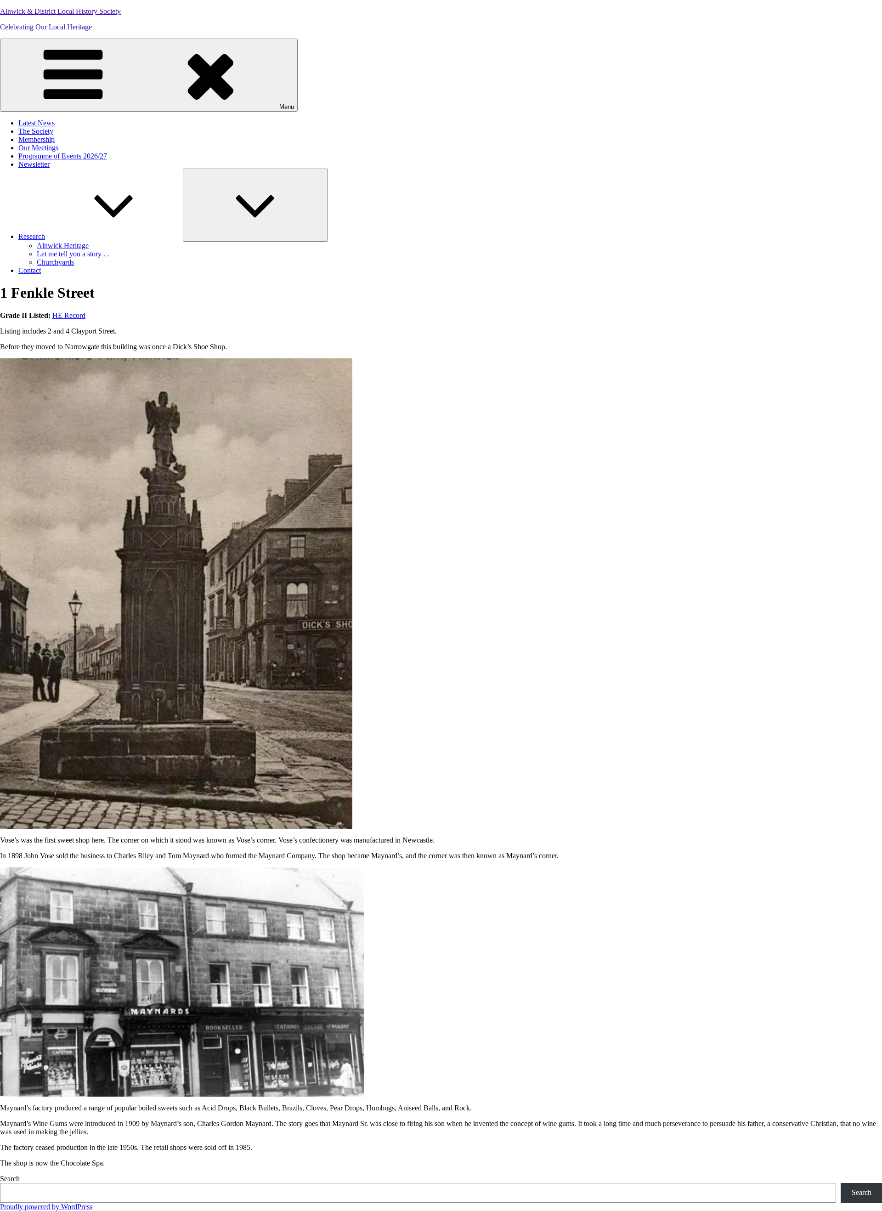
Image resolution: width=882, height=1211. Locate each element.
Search (10, 1179)
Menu (286, 106)
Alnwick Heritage (63, 245)
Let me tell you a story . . (73, 254)
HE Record (68, 315)
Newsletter (34, 164)
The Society (35, 131)
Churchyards (55, 262)
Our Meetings (38, 148)
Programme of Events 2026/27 (62, 156)
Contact (29, 270)
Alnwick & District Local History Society (60, 11)
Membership (36, 139)
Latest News (36, 123)
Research (31, 236)
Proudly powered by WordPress (46, 1207)
